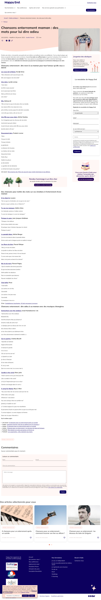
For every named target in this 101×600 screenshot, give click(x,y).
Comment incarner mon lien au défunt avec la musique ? (23, 424)
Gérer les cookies (11, 597)
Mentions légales (45, 596)
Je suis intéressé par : (79, 129)
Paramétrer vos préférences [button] (13, 595)
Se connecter (91, 10)
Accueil (6, 18)
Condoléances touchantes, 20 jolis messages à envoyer (21, 303)
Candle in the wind (7, 372)
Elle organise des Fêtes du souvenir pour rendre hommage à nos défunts (29, 172)
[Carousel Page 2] (51, 544)
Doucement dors (6, 133)
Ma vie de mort (6, 263)
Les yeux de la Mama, (8, 72)
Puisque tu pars (6, 218)
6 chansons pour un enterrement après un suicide (23, 422)
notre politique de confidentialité (55, 487)
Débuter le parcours (80, 70)
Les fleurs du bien (7, 244)
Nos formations (9, 8)
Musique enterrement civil (7, 439)
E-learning (55, 576)
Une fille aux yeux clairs (9, 117)
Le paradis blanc (6, 234)
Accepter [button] (25, 595)
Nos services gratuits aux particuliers (53, 8)
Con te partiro (6, 339)
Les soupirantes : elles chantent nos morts (20, 432)
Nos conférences (22, 8)
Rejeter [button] (32, 595)
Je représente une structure (60, 567)
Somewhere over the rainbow (11, 311)
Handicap (54, 574)
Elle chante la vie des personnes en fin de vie (21, 430)
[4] (34, 189)
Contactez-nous (91, 2)
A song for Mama (7, 389)
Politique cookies (25, 592)
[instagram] (91, 596)
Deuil (53, 571)
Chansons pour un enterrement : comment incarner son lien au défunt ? (50, 532)
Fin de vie (54, 569)
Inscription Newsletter (35, 571)
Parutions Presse (34, 566)
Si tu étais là (5, 198)
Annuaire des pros (34, 569)
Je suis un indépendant (58, 560)
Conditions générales (57, 596)
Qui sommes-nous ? (10, 12)
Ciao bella (4, 282)
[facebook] (89, 596)
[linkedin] (93, 596)
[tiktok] (94, 596)
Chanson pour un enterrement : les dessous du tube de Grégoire (25, 428)
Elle (2, 101)
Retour (5, 21)
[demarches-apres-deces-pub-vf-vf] (86, 182)
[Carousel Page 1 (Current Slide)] (49, 544)
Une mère (4, 82)
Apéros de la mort (34, 8)
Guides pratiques (13, 18)
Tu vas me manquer (8, 208)
